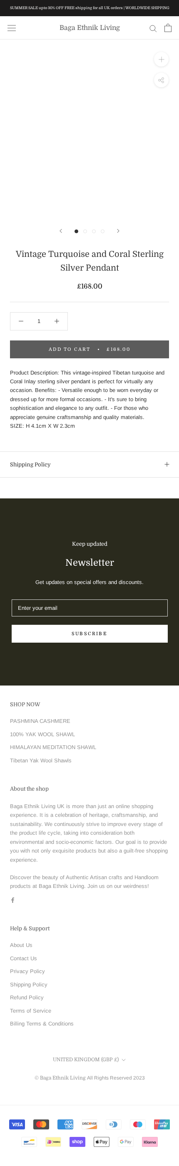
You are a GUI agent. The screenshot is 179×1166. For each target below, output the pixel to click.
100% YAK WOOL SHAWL (42, 734)
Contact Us (23, 958)
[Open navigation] (11, 28)
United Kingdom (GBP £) (86, 1059)
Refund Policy (27, 997)
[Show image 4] (102, 231)
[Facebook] (12, 899)
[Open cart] (168, 28)
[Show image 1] (76, 231)
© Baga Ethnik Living (61, 1078)
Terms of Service (30, 1011)
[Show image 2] (85, 231)
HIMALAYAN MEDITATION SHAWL (53, 747)
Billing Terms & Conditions (42, 1024)
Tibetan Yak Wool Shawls (41, 760)
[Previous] (61, 231)
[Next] (118, 231)
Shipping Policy (30, 464)
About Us (21, 945)
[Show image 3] (94, 231)
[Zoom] (161, 59)
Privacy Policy (27, 971)
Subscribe (89, 633)
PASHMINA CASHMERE (40, 721)
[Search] (153, 28)
